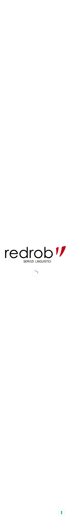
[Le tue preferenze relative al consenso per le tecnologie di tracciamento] (62, 513)
